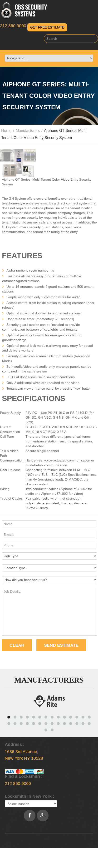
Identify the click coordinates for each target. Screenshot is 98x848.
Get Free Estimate (47, 27)
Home (6, 131)
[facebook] (29, 815)
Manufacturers (28, 131)
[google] (43, 815)
